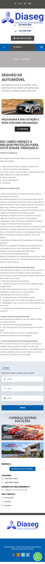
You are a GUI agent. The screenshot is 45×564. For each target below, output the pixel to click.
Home (16, 59)
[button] (22, 38)
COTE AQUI (23, 129)
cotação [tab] (6, 368)
